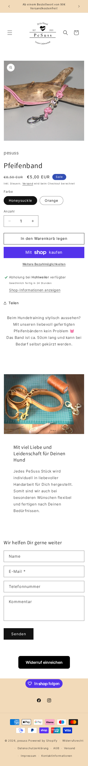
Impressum (28, 755)
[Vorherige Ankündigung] (9, 6)
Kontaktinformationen (56, 755)
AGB (56, 748)
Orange (51, 200)
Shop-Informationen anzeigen (34, 290)
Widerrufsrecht (73, 740)
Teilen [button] (14, 303)
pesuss (22, 740)
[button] (9, 32)
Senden (18, 634)
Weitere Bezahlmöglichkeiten (44, 264)
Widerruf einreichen (44, 662)
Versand (27, 183)
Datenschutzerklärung (33, 748)
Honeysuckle (20, 200)
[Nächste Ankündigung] (79, 6)
